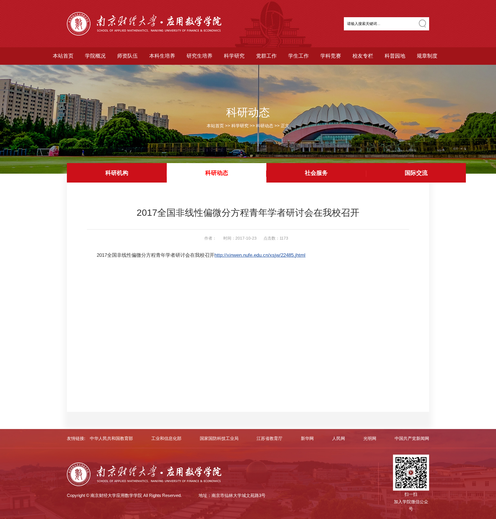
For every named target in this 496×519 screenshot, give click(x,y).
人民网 (338, 438)
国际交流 (416, 173)
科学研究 (234, 56)
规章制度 (427, 56)
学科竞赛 (330, 56)
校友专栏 (362, 56)
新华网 (307, 438)
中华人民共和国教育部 (111, 438)
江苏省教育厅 (269, 438)
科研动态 (264, 125)
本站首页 (63, 56)
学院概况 (95, 56)
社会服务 (316, 173)
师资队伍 (127, 56)
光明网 (369, 438)
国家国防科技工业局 (219, 438)
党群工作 (266, 56)
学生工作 (298, 56)
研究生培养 (199, 56)
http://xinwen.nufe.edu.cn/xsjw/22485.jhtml (259, 255)
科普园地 (395, 56)
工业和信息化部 (166, 438)
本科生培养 (162, 56)
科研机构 (116, 173)
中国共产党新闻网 (412, 438)
